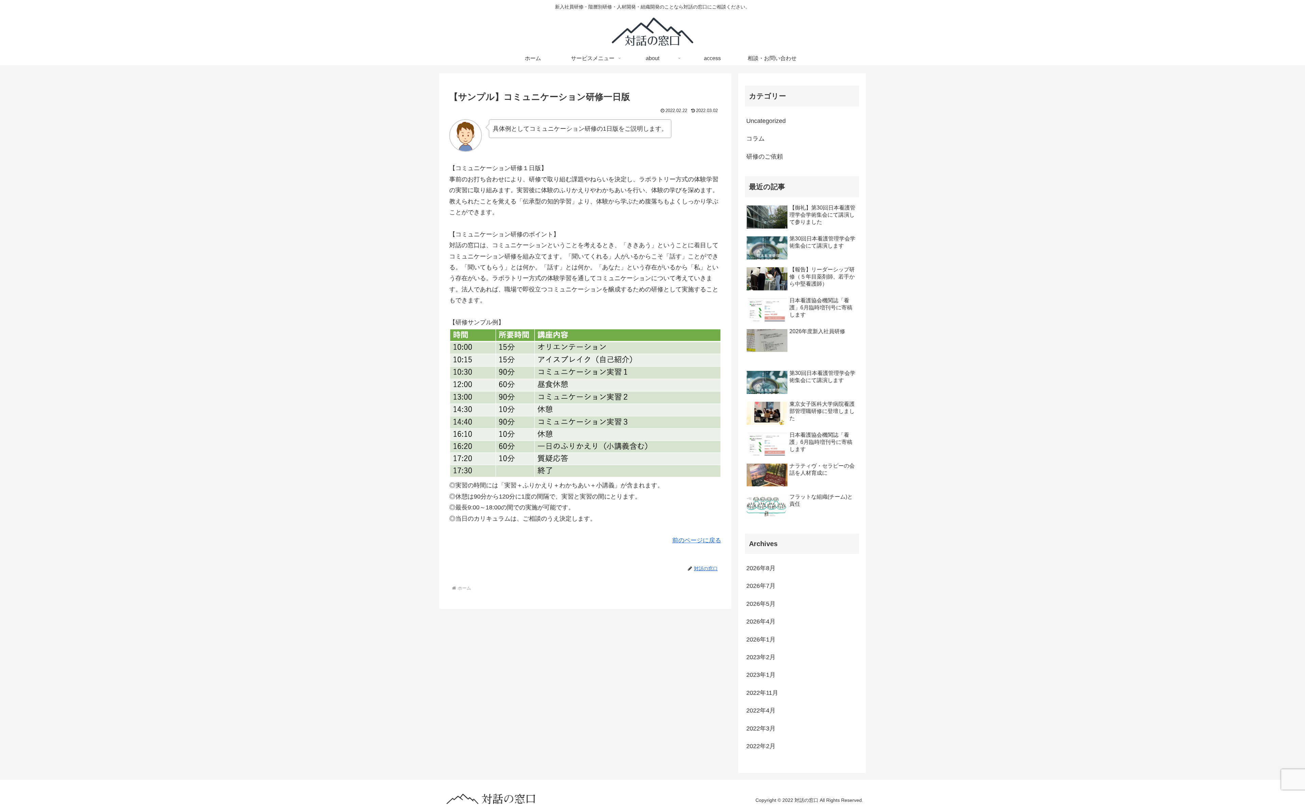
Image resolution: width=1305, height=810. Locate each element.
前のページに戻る (696, 540)
